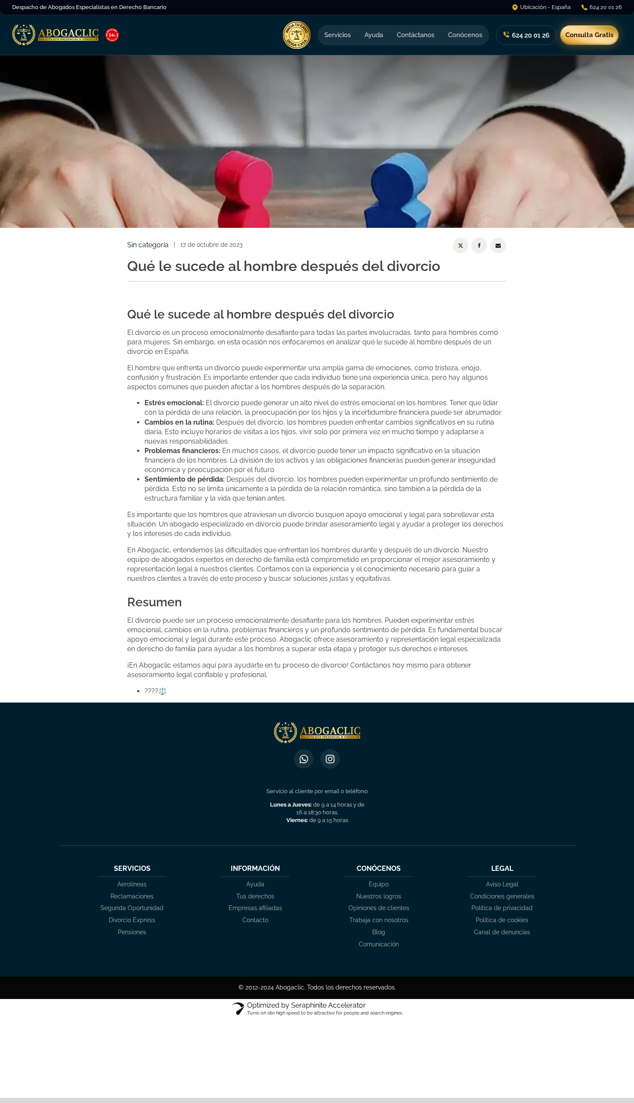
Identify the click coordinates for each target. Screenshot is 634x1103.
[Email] (498, 245)
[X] (460, 245)
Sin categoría (148, 245)
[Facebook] (479, 245)
